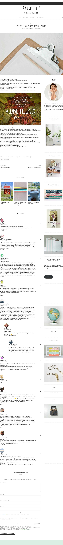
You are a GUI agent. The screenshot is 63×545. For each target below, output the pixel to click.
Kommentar (3, 482)
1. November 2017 (3, 224)
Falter (7, 156)
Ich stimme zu (37, 524)
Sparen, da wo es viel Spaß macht (33, 203)
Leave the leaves (5, 159)
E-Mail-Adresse (4, 500)
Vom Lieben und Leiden (5, 203)
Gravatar (4, 514)
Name (2, 494)
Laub (32, 156)
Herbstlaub (14, 156)
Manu (1, 285)
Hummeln (21, 156)
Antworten (39, 223)
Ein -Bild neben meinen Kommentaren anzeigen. (14, 514)
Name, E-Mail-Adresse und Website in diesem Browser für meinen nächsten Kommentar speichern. (19, 519)
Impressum (32, 17)
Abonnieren (48, 276)
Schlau (31, 23)
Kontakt (25, 17)
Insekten (27, 156)
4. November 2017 (12, 345)
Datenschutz (40, 17)
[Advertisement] (53, 293)
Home (20, 17)
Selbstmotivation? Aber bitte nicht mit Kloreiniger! (20, 204)
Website (2, 506)
